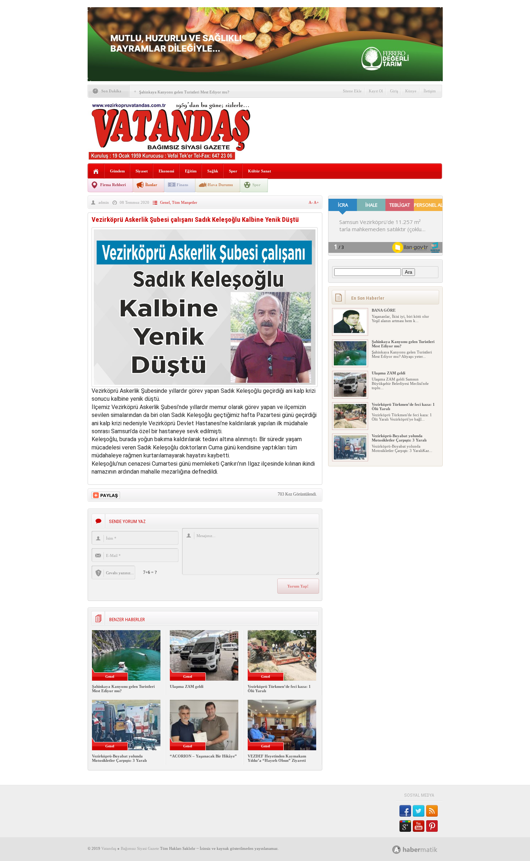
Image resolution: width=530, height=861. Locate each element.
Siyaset (142, 171)
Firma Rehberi (113, 185)
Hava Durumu (220, 185)
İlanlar (151, 185)
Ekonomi (166, 171)
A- (311, 202)
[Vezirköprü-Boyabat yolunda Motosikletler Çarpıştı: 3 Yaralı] (350, 458)
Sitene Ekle (352, 91)
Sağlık (212, 171)
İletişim (430, 91)
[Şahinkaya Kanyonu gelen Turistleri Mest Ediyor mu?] (350, 363)
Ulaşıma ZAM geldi (186, 686)
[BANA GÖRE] (350, 332)
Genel (165, 202)
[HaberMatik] (423, 849)
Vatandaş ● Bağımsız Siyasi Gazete (130, 848)
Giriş (394, 91)
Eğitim (190, 171)
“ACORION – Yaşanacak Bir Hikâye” (203, 756)
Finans (182, 185)
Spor (233, 171)
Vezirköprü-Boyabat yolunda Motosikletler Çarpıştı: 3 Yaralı (119, 758)
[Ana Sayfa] (96, 171)
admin (103, 202)
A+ (316, 202)
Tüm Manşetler (184, 202)
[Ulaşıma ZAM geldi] (350, 395)
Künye (410, 91)
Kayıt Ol (376, 91)
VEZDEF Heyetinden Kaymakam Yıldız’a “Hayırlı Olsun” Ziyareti (277, 758)
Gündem (117, 171)
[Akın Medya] (396, 849)
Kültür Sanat (259, 171)
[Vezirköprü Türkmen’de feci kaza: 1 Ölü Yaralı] (350, 426)
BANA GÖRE (384, 310)
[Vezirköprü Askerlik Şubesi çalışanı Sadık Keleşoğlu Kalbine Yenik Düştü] (205, 385)
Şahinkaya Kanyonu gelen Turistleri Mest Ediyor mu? (184, 92)
